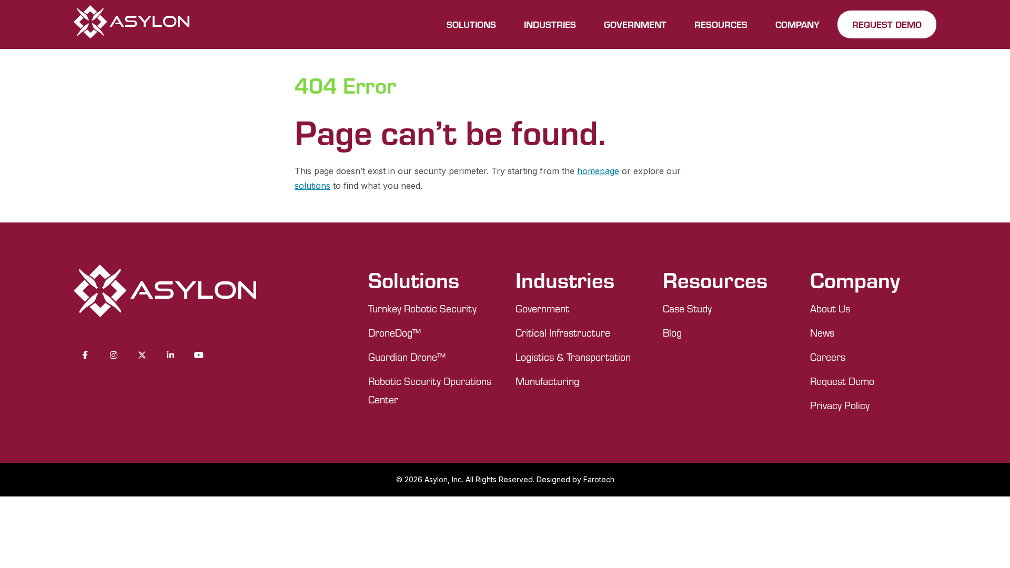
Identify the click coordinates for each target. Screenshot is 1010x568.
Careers (827, 356)
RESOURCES (721, 24)
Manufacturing (547, 381)
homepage (598, 171)
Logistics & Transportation (573, 356)
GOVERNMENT (635, 24)
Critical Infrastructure (563, 332)
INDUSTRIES (550, 24)
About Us (830, 308)
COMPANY (797, 24)
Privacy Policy (840, 405)
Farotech (598, 479)
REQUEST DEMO (887, 24)
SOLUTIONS (471, 24)
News (822, 332)
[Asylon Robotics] (131, 24)
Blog (672, 332)
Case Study (687, 308)
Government (542, 308)
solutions (312, 185)
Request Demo (842, 381)
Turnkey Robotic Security (422, 308)
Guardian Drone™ (407, 356)
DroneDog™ (394, 332)
